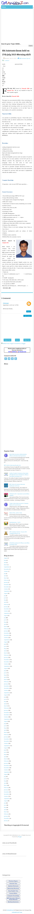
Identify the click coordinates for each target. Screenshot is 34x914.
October (6, 571)
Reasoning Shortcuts (13, 888)
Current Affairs (13, 893)
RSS (15, 358)
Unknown (6, 303)
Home (17, 340)
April (5, 562)
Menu (4, 7)
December (6, 584)
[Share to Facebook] (10, 288)
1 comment (6, 60)
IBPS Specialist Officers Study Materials (13, 899)
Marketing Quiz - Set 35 (14, 522)
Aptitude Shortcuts (13, 886)
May (5, 560)
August (5, 558)
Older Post (27, 340)
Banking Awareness (13, 902)
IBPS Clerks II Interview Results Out (12, 465)
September (6, 567)
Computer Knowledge (13, 895)
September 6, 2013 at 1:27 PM (10, 305)
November (6, 569)
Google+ (12, 358)
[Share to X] (8, 288)
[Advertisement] (17, 25)
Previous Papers (13, 881)
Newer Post (7, 340)
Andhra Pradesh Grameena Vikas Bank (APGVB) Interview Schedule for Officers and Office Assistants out (18, 475)
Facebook (5, 358)
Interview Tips (13, 883)
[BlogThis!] (7, 288)
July (5, 573)
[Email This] (5, 288)
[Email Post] (3, 288)
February (6, 580)
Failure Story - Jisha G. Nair (15, 512)
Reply (28, 311)
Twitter (9, 358)
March (5, 564)
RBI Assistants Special (24, 58)
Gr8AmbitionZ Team (17, 912)
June (5, 598)
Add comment (28, 316)
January (6, 582)
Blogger (20, 836)
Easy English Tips (13, 891)
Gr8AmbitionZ (10, 910)
